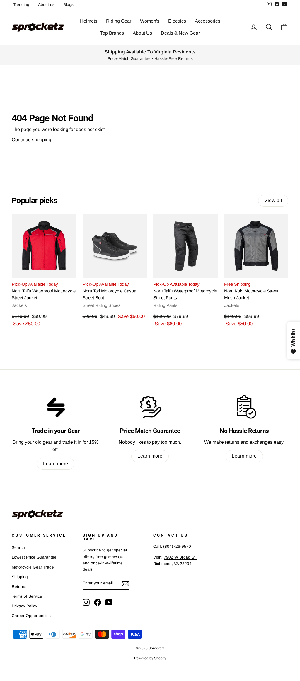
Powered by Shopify (150, 658)
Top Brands (112, 33)
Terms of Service (27, 596)
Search (18, 547)
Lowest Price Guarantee (34, 557)
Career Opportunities (31, 615)
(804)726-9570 (177, 546)
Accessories (207, 21)
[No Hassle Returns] (244, 407)
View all (273, 200)
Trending (21, 4)
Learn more (55, 463)
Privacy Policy (24, 606)
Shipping (20, 577)
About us (46, 4)
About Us (142, 33)
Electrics (177, 21)
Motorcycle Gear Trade (33, 567)
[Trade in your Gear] (56, 407)
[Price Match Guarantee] (150, 407)
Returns (19, 586)
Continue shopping (31, 139)
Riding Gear (118, 21)
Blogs (68, 4)
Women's (149, 21)
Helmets (88, 21)
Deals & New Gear (180, 33)
